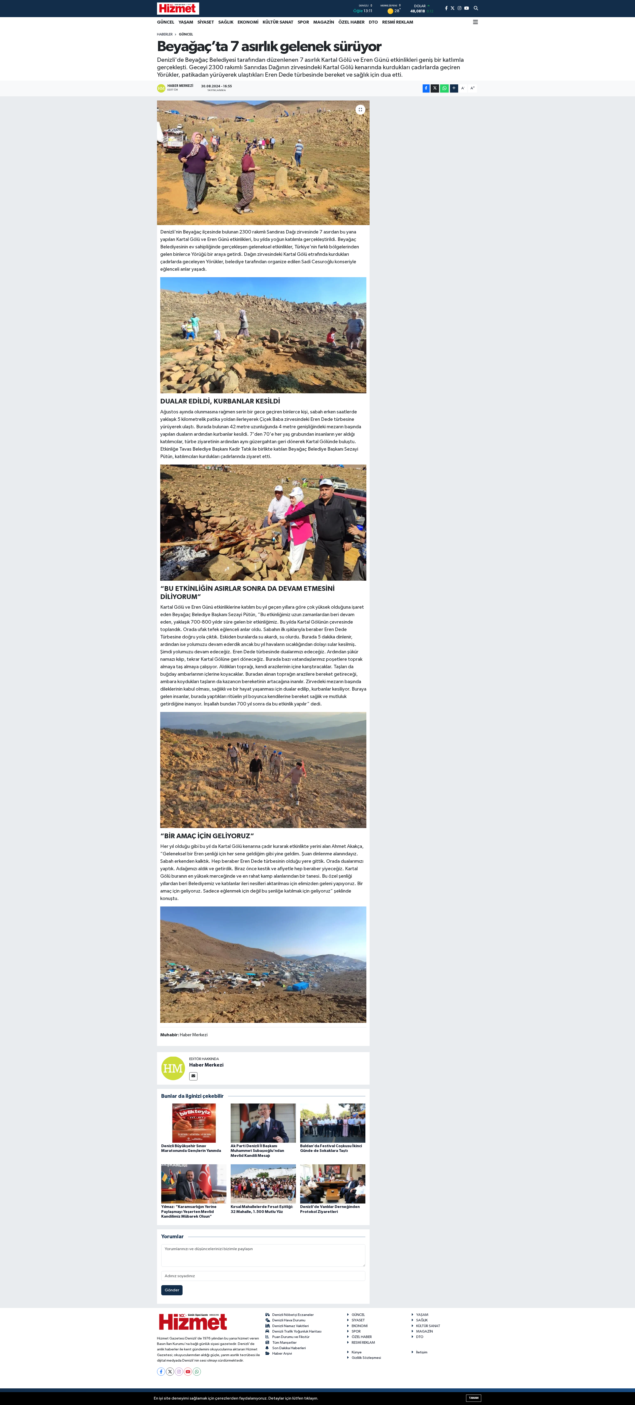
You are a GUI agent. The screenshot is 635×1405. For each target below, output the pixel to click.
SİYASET (205, 22)
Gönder (172, 1290)
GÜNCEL (165, 22)
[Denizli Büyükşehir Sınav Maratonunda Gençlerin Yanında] (193, 1123)
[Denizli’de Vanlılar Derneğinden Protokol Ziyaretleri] (332, 1184)
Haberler (165, 34)
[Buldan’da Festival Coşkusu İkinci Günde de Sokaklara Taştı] (332, 1123)
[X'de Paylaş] (435, 88)
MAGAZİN (323, 22)
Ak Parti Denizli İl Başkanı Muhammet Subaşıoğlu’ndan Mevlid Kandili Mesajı (257, 1150)
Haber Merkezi (206, 1065)
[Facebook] (161, 1372)
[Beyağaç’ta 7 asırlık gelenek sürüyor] (263, 162)
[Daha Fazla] (454, 88)
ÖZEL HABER (351, 22)
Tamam (473, 1398)
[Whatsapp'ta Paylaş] (444, 88)
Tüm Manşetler (284, 1342)
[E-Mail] (193, 1076)
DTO (373, 22)
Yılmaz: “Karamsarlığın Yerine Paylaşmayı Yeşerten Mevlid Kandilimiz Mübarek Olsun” (189, 1211)
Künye (357, 1352)
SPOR (303, 22)
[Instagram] (179, 1372)
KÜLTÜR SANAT (278, 22)
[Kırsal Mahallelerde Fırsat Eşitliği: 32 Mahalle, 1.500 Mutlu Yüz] (263, 1184)
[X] (170, 1372)
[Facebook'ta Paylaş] (426, 88)
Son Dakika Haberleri (289, 1348)
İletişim (421, 1352)
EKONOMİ (248, 22)
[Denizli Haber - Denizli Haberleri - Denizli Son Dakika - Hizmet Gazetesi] (178, 8)
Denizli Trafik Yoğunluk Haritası (296, 1331)
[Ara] (476, 8)
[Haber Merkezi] (173, 1068)
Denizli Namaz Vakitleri (290, 1326)
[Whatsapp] (197, 1372)
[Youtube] (188, 1372)
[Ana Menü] (475, 22)
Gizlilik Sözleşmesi (366, 1358)
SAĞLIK (225, 22)
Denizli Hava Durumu (288, 1320)
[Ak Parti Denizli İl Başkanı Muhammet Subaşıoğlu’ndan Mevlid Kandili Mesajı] (263, 1123)
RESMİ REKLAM (397, 22)
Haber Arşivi (282, 1353)
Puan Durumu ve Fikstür (291, 1337)
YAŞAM (186, 22)
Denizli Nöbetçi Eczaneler (293, 1315)
